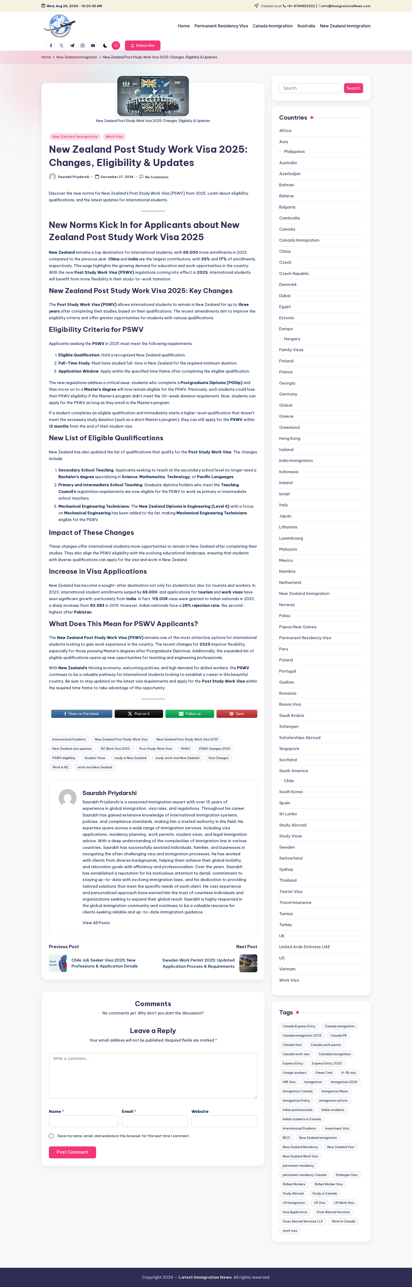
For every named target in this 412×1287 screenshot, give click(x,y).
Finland (286, 361)
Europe (286, 328)
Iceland (286, 449)
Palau (284, 615)
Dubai (284, 295)
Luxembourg (291, 538)
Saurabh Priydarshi (109, 792)
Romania (287, 693)
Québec (286, 682)
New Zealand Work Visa (300, 1156)
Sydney (286, 869)
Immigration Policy (296, 1100)
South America (293, 770)
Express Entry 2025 (327, 1063)
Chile (289, 780)
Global (285, 405)
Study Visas (290, 836)
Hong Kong (289, 438)
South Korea (291, 791)
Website (200, 1111)
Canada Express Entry (299, 1026)
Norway (287, 604)
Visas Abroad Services (333, 1212)
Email (129, 1111)
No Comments (157, 177)
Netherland (290, 582)
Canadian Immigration (335, 1054)
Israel (284, 494)
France (286, 372)
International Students (69, 739)
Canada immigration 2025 (302, 1035)
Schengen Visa (346, 1175)
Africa (285, 130)
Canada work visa (296, 1054)
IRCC (286, 1138)
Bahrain (286, 184)
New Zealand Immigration (75, 136)
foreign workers (294, 1072)
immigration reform (333, 1100)
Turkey (285, 924)
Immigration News (335, 1091)
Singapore (289, 748)
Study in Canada (325, 1193)
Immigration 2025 (344, 1082)
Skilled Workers (294, 1184)
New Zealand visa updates (72, 748)
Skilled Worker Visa (328, 1184)
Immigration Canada (298, 1091)
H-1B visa (348, 1072)
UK (282, 935)
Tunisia (286, 913)
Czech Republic (294, 273)
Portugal (287, 671)
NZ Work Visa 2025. (115, 748)
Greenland (289, 427)
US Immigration (294, 1203)
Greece (286, 416)
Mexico (286, 560)
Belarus (286, 195)
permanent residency (298, 1165)
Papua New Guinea (297, 626)
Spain (284, 803)
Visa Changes (218, 758)
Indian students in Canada (302, 1119)
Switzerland (291, 858)
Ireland (286, 482)
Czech (285, 262)
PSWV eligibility (64, 758)
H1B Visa (289, 1082)
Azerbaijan (290, 173)
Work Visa (114, 136)
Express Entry (293, 1063)
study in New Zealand (130, 758)
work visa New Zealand (94, 767)
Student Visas (95, 758)
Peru (283, 649)
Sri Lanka (288, 813)
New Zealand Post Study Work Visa (121, 739)
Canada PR (338, 1035)
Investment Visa (337, 1128)
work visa (290, 1230)
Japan (285, 516)
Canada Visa (292, 1045)
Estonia (286, 317)
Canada (287, 229)
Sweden (287, 847)
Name (56, 1111)
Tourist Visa (290, 891)
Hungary (292, 338)
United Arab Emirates (304, 946)
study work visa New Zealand (177, 758)
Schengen (289, 726)
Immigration (313, 1082)
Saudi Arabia (291, 715)
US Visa (319, 1203)
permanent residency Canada (305, 1175)
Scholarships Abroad (299, 737)
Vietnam (287, 969)
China (285, 251)
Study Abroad (292, 825)
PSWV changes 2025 (214, 748)
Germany (288, 394)
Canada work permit (326, 1045)
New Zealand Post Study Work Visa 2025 (187, 739)
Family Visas (291, 349)
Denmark (288, 284)
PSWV (185, 748)
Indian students (333, 1110)
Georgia (287, 383)
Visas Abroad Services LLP (303, 1221)
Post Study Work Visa (155, 748)
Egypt (285, 306)
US (281, 958)
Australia (288, 162)
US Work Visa (344, 1203)
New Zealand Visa (340, 1147)
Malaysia (288, 549)
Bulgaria (287, 207)
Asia (283, 141)
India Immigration (296, 460)
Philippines (294, 151)
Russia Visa (290, 704)
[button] (142, 46)
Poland (286, 660)
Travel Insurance (295, 902)
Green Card (323, 1072)
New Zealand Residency (300, 1147)
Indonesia (288, 471)
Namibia (287, 571)
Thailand (288, 880)
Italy (283, 504)
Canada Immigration (299, 240)
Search (353, 88)
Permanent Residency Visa (305, 637)
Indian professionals (298, 1110)
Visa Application (295, 1212)
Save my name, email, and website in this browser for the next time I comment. (123, 1136)
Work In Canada (343, 1221)
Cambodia (289, 218)
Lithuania (288, 527)
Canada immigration (340, 1026)
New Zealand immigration (318, 1138)
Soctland (288, 759)
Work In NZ (60, 767)
